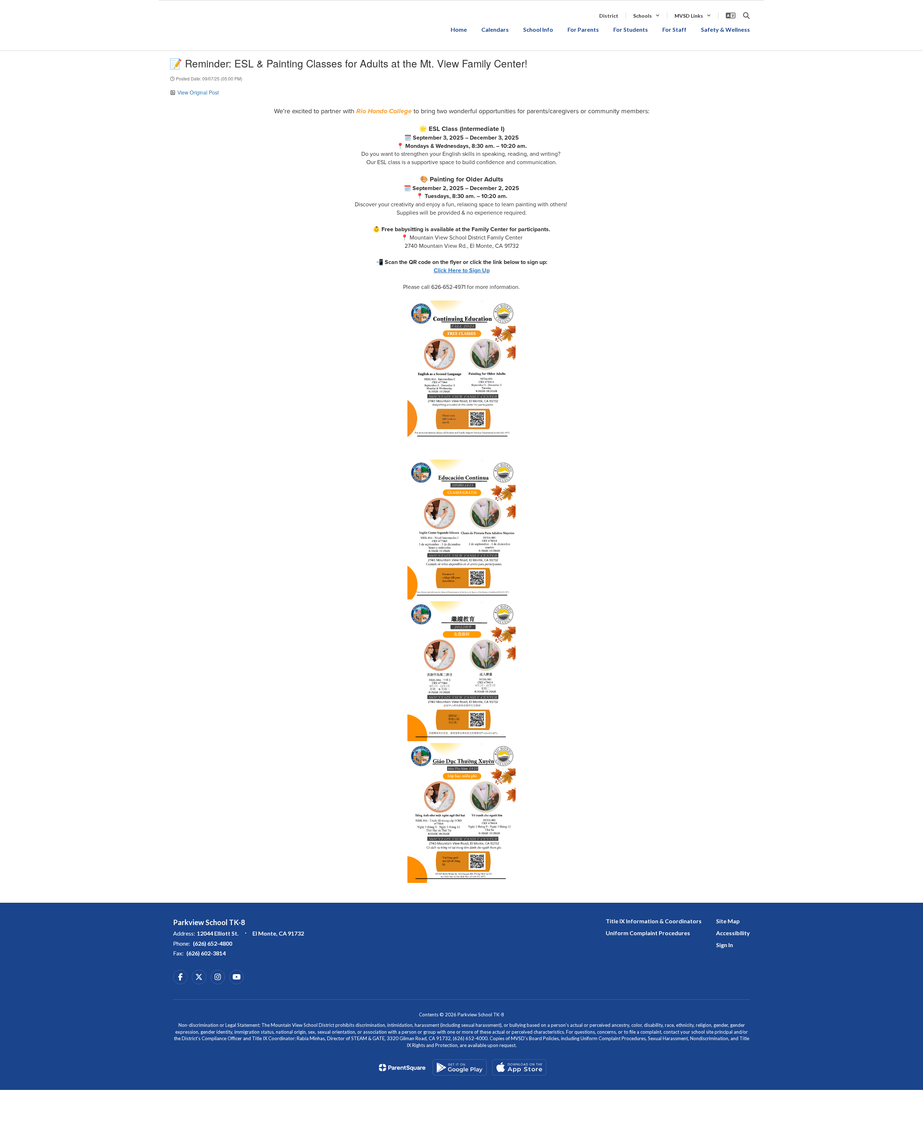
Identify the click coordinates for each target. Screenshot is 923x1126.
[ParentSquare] (402, 1067)
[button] (646, 16)
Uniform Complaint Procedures (648, 932)
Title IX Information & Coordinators (654, 921)
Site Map (728, 921)
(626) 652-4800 (212, 943)
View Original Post (198, 92)
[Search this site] (746, 15)
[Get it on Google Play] (460, 1067)
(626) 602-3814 (206, 953)
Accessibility (733, 932)
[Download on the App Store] (519, 1067)
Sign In (724, 944)
